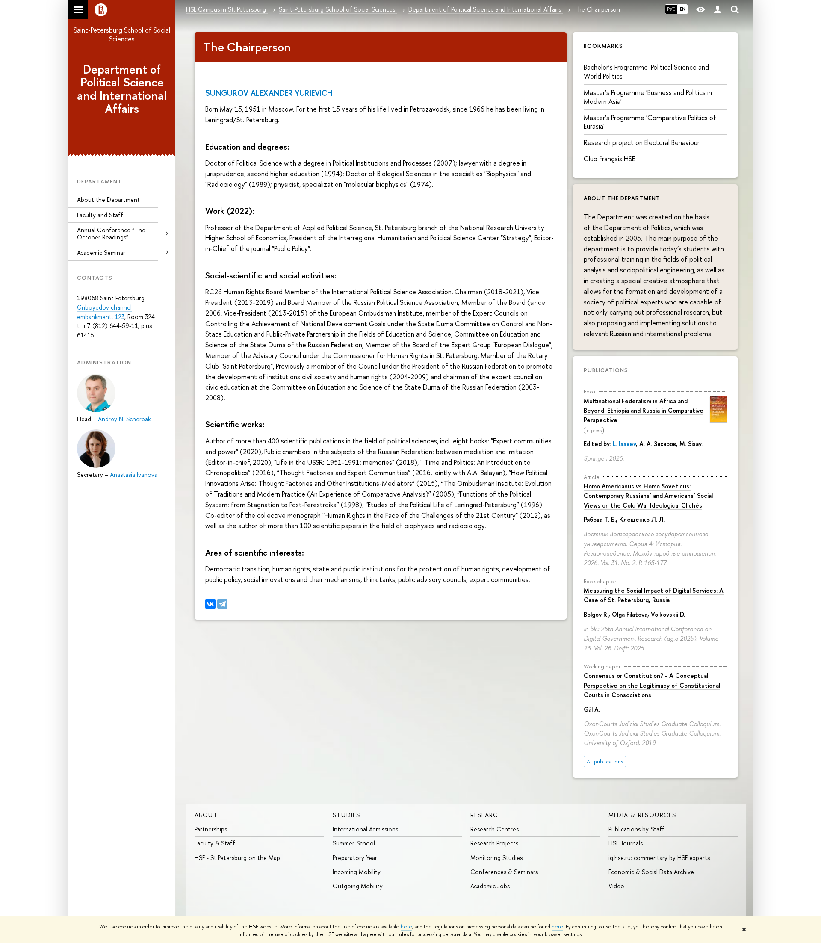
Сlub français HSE (609, 158)
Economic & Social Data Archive (651, 872)
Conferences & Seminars (504, 872)
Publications (606, 370)
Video (616, 886)
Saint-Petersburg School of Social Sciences (122, 34)
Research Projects (494, 843)
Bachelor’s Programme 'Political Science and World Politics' (646, 71)
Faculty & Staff (215, 843)
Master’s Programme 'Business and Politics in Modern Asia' (648, 97)
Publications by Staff (636, 829)
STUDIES (346, 815)
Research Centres (494, 829)
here (406, 926)
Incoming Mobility (357, 872)
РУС (671, 9)
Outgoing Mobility (358, 886)
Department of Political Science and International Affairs (122, 89)
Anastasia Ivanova (133, 474)
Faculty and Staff (100, 215)
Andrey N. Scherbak (124, 419)
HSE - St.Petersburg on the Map (237, 858)
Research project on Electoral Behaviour (642, 142)
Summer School (354, 843)
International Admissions (365, 829)
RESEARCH (486, 815)
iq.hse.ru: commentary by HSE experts (659, 858)
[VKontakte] (210, 604)
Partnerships (211, 829)
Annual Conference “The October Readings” (111, 233)
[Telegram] (222, 604)
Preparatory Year (355, 858)
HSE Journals (625, 843)
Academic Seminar (101, 252)
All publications (605, 761)
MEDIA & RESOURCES (642, 815)
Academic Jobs (490, 886)
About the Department (108, 199)
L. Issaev (624, 444)
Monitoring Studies (496, 858)
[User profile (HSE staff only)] (717, 9)
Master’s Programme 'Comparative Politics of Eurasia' (650, 122)
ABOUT (206, 815)
